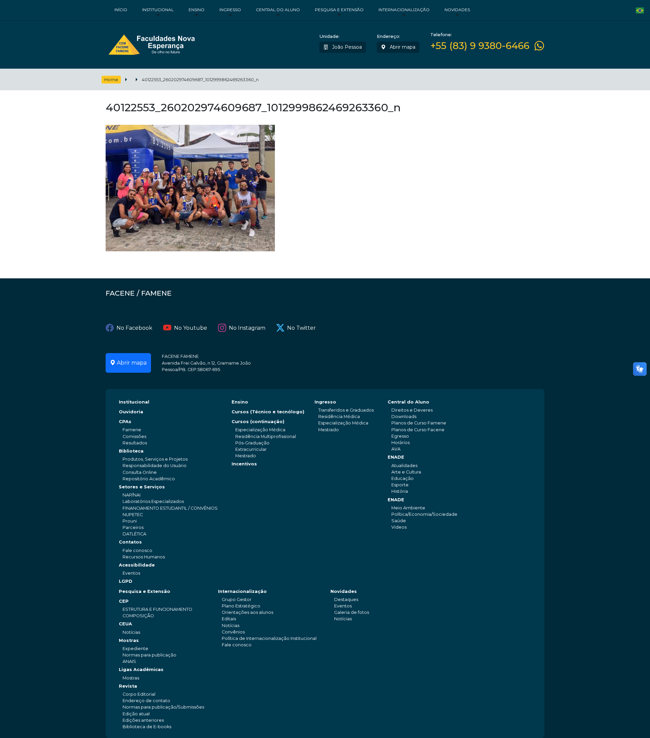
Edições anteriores (143, 720)
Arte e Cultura (406, 472)
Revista (128, 686)
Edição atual (136, 713)
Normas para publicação (149, 655)
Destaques (346, 599)
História (399, 491)
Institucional (158, 9)
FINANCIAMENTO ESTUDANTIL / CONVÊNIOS (170, 508)
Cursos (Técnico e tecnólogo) (268, 411)
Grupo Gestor (237, 599)
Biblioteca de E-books (147, 726)
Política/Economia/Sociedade (424, 514)
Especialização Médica (260, 429)
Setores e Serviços (142, 486)
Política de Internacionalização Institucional (269, 638)
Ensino (196, 9)
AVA (395, 449)
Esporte (400, 484)
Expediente (135, 648)
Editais (229, 618)
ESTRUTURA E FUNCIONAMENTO (157, 609)
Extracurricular (251, 449)
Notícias (131, 632)
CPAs (125, 421)
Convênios (233, 632)
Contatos (130, 542)
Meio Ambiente (408, 507)
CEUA (125, 623)
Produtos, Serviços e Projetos (155, 459)
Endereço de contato (146, 700)
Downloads (403, 416)
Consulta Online (140, 472)
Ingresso (230, 9)
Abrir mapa (401, 47)
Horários (400, 442)
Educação (402, 478)
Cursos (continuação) (258, 421)
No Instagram (247, 328)
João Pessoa (346, 47)
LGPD (125, 581)
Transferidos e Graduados (346, 410)
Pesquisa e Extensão (339, 9)
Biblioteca (131, 451)
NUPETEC (133, 514)
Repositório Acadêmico (149, 478)
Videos (399, 527)
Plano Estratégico (241, 605)
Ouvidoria (131, 411)
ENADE (396, 457)
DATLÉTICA (134, 533)
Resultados (135, 442)
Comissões (134, 436)
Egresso (400, 436)
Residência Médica (339, 416)
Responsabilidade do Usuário (155, 465)
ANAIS (129, 661)
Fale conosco (137, 550)
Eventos (131, 573)
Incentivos (244, 463)
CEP (124, 601)
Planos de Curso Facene (418, 429)
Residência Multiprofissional (265, 436)
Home (111, 79)
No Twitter (301, 328)
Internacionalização (404, 9)
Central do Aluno (278, 9)
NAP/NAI (131, 495)
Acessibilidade (137, 565)
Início (120, 9)
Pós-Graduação (252, 442)
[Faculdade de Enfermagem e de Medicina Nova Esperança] (151, 43)
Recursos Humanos (144, 556)
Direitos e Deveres (412, 410)
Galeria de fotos (351, 612)
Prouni (130, 521)
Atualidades (404, 465)
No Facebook (134, 328)
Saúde (398, 520)
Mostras (129, 640)
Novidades (457, 9)
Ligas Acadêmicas (141, 669)
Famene (132, 429)
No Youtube (190, 328)
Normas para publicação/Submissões (163, 707)
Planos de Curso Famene (418, 422)
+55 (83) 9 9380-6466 (479, 45)
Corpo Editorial (139, 694)
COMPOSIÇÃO (138, 615)
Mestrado (245, 455)
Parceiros (133, 527)
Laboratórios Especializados (153, 501)
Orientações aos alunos (247, 612)
